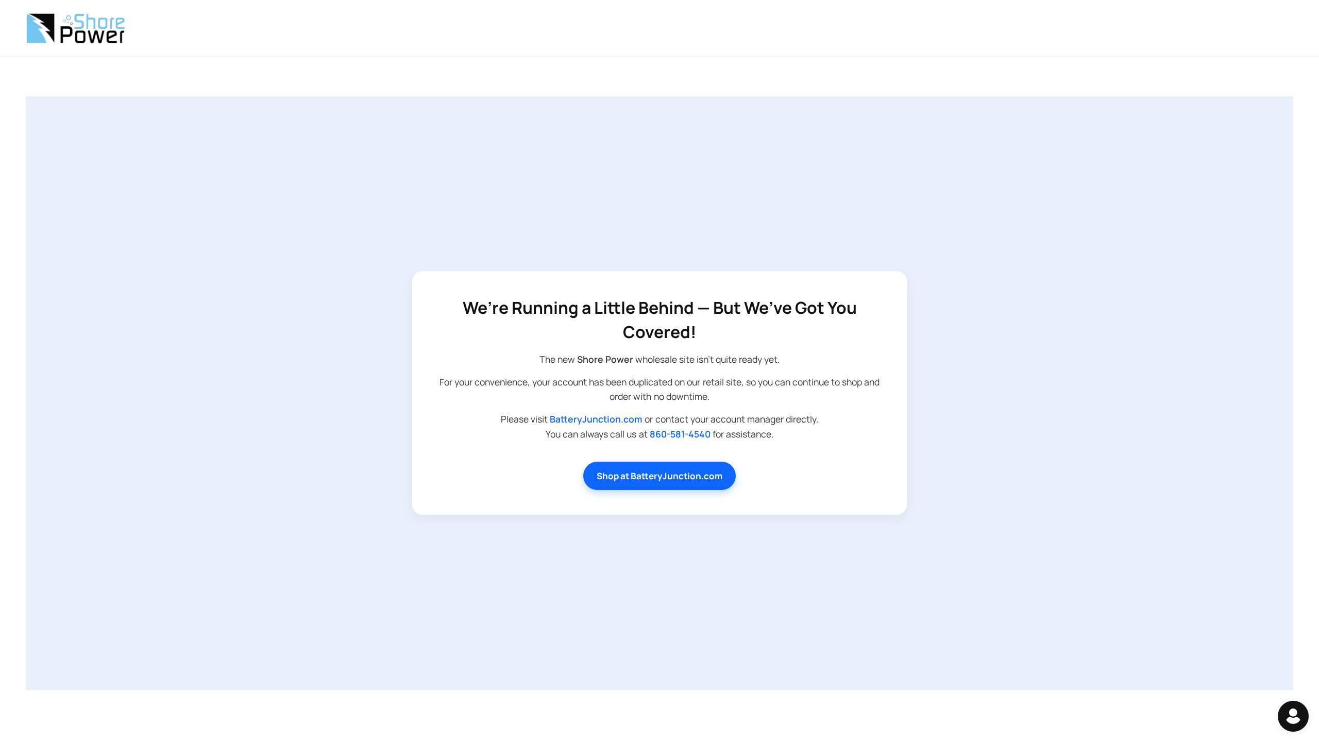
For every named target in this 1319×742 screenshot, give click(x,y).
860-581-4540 (680, 434)
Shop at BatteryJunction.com (659, 476)
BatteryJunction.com (596, 419)
